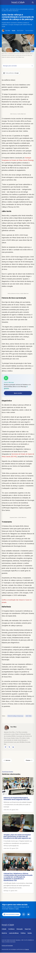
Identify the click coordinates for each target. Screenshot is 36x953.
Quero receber (18, 393)
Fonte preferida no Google (12, 914)
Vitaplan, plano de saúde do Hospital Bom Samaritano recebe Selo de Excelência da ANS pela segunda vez (17, 836)
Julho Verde (28, 716)
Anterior (8, 760)
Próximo (28, 760)
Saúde (6, 9)
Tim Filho (7, 30)
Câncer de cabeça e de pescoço (15, 716)
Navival (27, 949)
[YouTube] (28, 914)
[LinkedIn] (13, 747)
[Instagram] (5, 747)
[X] (9, 747)
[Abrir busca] (32, 2)
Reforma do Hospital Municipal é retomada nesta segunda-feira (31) (16, 798)
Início (3, 9)
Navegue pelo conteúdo (10, 65)
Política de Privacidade (7, 945)
